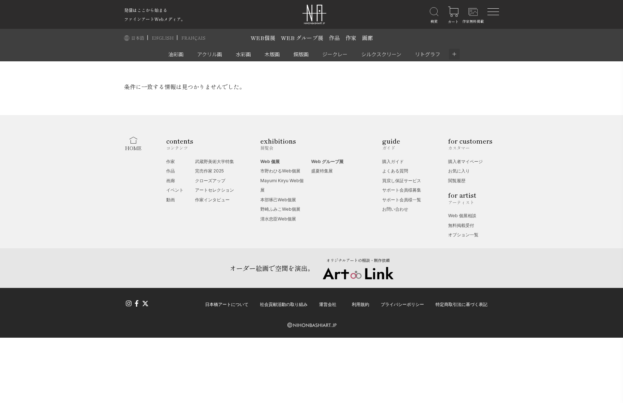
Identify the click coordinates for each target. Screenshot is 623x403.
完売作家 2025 (209, 171)
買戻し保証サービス (401, 180)
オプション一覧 (463, 234)
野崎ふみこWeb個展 (280, 209)
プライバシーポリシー (402, 304)
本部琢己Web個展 (278, 199)
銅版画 (301, 54)
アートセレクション (214, 190)
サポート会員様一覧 (401, 199)
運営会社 (327, 304)
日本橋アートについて (226, 304)
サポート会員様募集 (401, 190)
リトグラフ (427, 54)
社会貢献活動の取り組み (284, 304)
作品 (334, 37)
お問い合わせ (395, 209)
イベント (175, 190)
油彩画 (176, 54)
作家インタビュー (212, 199)
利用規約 (360, 304)
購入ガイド (393, 161)
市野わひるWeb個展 (280, 171)
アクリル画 (209, 54)
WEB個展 (263, 37)
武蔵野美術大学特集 (214, 161)
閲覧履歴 (456, 180)
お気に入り (459, 171)
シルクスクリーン (381, 54)
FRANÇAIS (193, 38)
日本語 (138, 38)
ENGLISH (163, 38)
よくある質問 (395, 171)
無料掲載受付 (461, 225)
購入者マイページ (465, 161)
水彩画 (243, 54)
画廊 (367, 37)
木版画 (272, 54)
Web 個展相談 (462, 215)
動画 (170, 199)
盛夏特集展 (322, 171)
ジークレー (335, 54)
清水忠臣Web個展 (278, 219)
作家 (350, 37)
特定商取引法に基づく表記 (461, 304)
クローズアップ (210, 180)
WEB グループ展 (302, 37)
